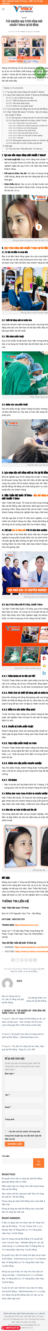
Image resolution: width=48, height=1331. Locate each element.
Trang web (9, 1119)
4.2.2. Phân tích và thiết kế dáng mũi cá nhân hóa (30, 126)
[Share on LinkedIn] (35, 960)
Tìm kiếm (5, 1156)
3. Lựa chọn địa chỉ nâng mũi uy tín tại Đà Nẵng (26, 109)
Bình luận (9, 1074)
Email (8, 1107)
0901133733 (12, 1327)
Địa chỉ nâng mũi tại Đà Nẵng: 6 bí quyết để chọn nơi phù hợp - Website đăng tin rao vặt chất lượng (22, 1242)
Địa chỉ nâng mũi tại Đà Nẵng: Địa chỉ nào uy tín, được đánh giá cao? (23, 1295)
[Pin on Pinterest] (31, 960)
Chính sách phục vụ (29, 1313)
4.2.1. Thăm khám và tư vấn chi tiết (24, 123)
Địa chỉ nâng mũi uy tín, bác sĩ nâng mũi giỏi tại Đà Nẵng (13, 999)
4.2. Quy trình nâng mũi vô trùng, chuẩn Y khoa (28, 120)
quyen (37, 32)
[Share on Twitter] (22, 960)
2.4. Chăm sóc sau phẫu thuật (21, 106)
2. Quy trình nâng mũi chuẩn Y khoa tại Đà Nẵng (26, 95)
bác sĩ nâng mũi (18, 530)
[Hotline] (44, 658)
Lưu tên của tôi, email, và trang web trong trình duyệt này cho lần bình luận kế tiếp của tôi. (23, 1135)
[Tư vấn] (44, 665)
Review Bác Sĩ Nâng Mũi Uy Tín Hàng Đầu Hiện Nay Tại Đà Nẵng (24, 1262)
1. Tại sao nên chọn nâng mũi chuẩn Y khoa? (24, 92)
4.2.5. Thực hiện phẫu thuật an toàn (25, 133)
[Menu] (3, 9)
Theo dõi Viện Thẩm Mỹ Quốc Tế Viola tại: (25, 149)
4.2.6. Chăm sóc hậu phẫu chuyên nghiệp (27, 135)
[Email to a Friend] (26, 960)
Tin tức (24, 18)
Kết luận (8, 146)
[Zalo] (44, 672)
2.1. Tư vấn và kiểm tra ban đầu (21, 98)
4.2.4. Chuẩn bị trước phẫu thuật (24, 130)
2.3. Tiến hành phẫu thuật (19, 103)
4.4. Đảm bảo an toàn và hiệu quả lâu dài (25, 143)
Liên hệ (42, 1313)
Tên (7, 1095)
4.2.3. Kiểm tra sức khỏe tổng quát (25, 128)
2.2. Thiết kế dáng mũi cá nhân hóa (23, 101)
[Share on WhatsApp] (13, 960)
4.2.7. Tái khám (18, 138)
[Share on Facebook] (17, 960)
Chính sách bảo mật (11, 1313)
